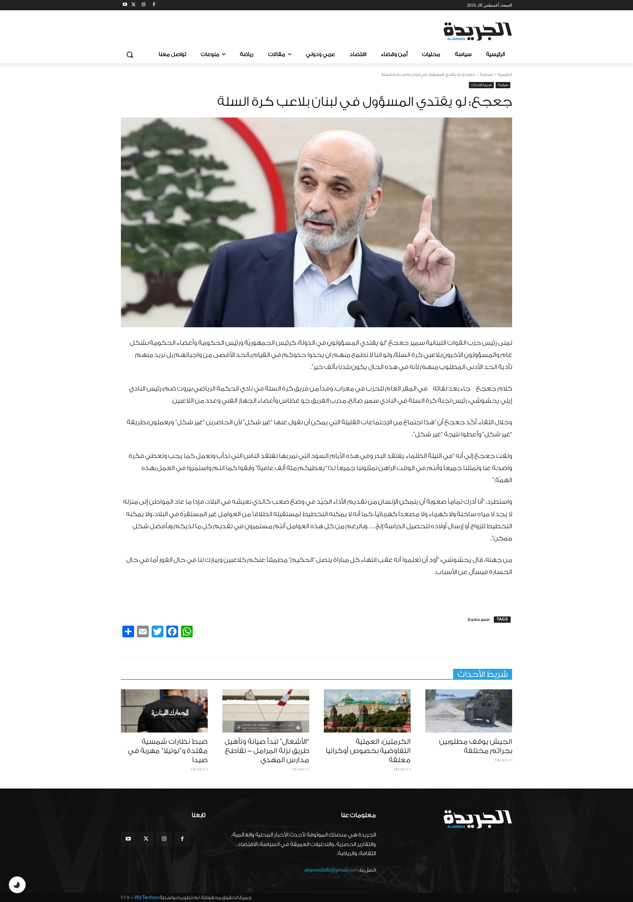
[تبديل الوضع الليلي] (17, 884)
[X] (133, 5)
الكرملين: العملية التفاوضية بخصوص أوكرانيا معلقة (368, 751)
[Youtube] (125, 5)
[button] (129, 54)
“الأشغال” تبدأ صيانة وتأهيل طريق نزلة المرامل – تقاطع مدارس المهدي (267, 751)
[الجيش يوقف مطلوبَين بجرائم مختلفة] (468, 711)
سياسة (486, 74)
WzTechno (146, 897)
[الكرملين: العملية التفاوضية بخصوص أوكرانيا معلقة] (367, 711)
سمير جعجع (478, 619)
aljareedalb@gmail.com (331, 870)
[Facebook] (153, 5)
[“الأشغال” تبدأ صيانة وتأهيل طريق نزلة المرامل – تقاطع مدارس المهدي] (265, 711)
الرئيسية (504, 74)
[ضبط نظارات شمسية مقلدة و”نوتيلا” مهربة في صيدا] (164, 711)
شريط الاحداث (481, 85)
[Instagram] (144, 5)
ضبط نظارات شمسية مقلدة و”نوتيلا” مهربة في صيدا (168, 751)
